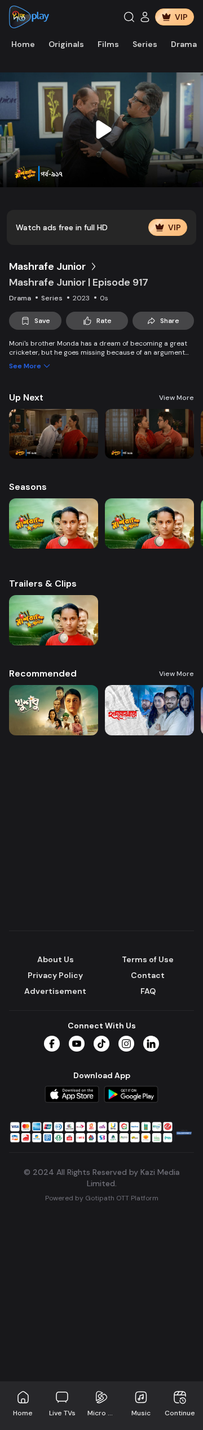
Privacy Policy (55, 975)
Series (145, 44)
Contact (148, 975)
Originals (66, 44)
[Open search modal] (129, 17)
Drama (184, 44)
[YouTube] (77, 1044)
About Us (55, 959)
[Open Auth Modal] (145, 17)
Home (23, 44)
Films (108, 44)
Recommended (43, 673)
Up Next (26, 397)
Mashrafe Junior (47, 266)
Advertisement (55, 991)
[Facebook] (52, 1044)
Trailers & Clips (43, 583)
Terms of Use (148, 959)
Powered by (101, 1198)
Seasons (28, 487)
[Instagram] (126, 1044)
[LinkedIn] (151, 1044)
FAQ (148, 991)
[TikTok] (101, 1044)
